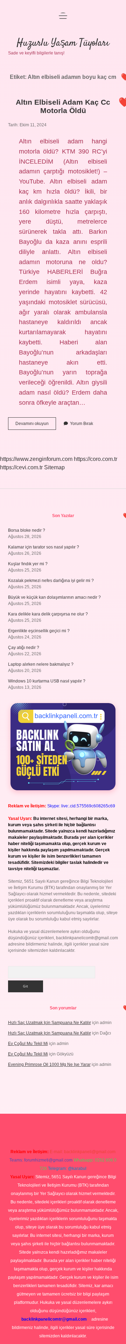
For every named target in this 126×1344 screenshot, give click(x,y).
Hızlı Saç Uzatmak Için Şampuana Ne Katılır (49, 1022)
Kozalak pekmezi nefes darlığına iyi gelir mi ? (51, 580)
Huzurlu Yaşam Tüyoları (63, 43)
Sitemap (54, 467)
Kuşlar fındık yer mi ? (28, 563)
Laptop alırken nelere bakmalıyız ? (41, 664)
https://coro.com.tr (95, 459)
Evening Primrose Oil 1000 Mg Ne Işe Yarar (49, 1064)
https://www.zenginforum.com (36, 459)
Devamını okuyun (35, 425)
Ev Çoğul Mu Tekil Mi (28, 1043)
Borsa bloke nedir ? (26, 530)
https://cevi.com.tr (21, 467)
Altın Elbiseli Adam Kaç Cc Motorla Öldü (63, 106)
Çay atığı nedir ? (23, 647)
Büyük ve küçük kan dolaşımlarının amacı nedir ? (54, 597)
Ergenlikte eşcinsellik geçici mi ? (39, 630)
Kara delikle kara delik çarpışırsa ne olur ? (48, 614)
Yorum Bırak (81, 423)
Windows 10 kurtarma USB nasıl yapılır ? (46, 681)
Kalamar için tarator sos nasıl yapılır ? (43, 547)
